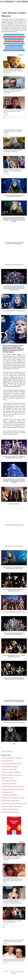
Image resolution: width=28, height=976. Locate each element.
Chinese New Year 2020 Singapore (10, 809)
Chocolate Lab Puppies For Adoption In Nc (12, 775)
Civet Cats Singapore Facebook (9, 780)
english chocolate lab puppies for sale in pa (14, 43)
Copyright (14, 973)
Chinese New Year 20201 (8, 792)
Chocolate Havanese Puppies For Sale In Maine (13, 798)
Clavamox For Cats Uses (8, 778)
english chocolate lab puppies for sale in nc (14, 50)
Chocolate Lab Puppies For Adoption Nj (11, 772)
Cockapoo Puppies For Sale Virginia (10, 812)
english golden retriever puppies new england (14, 37)
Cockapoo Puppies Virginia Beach (10, 766)
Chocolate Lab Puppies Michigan (9, 795)
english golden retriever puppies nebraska (14, 34)
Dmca (6, 971)
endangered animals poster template (14, 46)
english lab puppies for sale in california (14, 41)
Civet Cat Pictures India (7, 761)
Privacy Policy (20, 971)
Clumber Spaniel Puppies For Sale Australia (12, 758)
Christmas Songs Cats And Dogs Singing (11, 763)
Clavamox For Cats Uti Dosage (9, 769)
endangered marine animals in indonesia (14, 39)
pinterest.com (9, 751)
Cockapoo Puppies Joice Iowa (9, 783)
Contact (12, 971)
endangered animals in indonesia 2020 (14, 48)
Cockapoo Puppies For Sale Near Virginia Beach (13, 786)
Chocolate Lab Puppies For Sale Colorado (12, 806)
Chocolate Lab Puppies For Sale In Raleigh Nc (13, 789)
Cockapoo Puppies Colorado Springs (10, 800)
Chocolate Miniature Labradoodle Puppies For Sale (14, 803)
